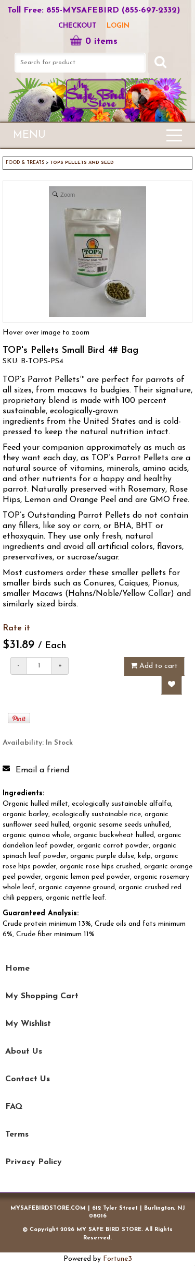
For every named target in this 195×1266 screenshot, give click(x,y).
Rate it (16, 628)
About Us (23, 1051)
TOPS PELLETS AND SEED (82, 162)
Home (17, 968)
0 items (101, 41)
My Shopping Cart (42, 996)
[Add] (171, 685)
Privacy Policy (33, 1162)
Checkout (77, 25)
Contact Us (27, 1079)
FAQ (13, 1107)
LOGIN (118, 25)
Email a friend (42, 770)
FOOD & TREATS (25, 162)
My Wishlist (28, 1024)
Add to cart (157, 666)
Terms (17, 1134)
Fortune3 (117, 1259)
